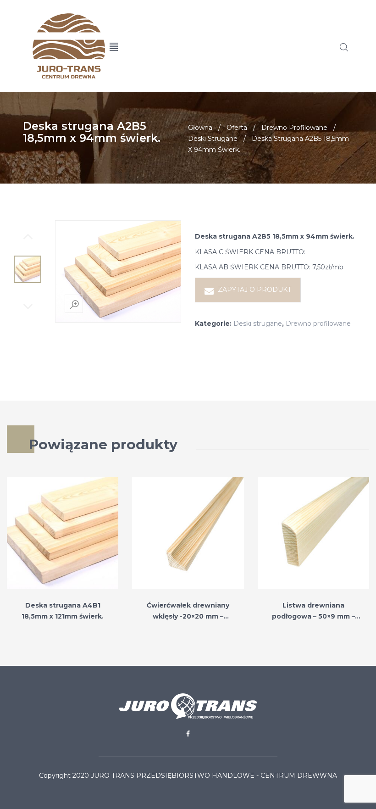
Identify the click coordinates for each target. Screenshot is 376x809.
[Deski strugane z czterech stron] (27, 269)
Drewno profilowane (294, 127)
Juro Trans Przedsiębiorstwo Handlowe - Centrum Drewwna (214, 775)
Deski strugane (213, 138)
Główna (200, 127)
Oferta (237, 127)
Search (344, 47)
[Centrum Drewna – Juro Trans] (59, 45)
